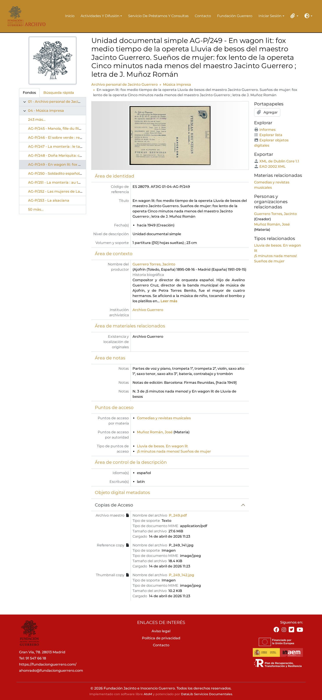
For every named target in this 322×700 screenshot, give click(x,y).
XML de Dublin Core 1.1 (279, 161)
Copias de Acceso (114, 505)
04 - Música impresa (46, 110)
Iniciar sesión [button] (269, 16)
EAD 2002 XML (272, 166)
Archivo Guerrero (148, 310)
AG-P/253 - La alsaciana (48, 200)
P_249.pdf (178, 515)
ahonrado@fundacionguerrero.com (51, 670)
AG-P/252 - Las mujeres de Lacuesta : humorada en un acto (80, 191)
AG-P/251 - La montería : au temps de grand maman (74, 182)
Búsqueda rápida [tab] (58, 93)
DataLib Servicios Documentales (206, 694)
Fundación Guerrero (234, 16)
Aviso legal (161, 631)
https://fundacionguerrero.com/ (47, 664)
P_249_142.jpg (181, 575)
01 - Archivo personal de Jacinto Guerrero (64, 101)
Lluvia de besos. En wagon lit (162, 446)
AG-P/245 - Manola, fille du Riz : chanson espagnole (73, 128)
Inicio (69, 16)
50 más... (36, 209)
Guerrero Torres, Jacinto (154, 264)
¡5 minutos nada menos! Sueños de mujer (174, 451)
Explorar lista (270, 135)
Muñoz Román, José (155, 432)
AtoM (148, 694)
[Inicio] (25, 16)
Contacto (203, 16)
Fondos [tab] (29, 93)
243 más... (37, 119)
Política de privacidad (161, 638)
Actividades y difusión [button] (100, 16)
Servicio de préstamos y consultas (158, 16)
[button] (293, 16)
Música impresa (177, 84)
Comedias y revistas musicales (164, 418)
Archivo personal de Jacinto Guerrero (124, 84)
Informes (267, 130)
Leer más (169, 301)
